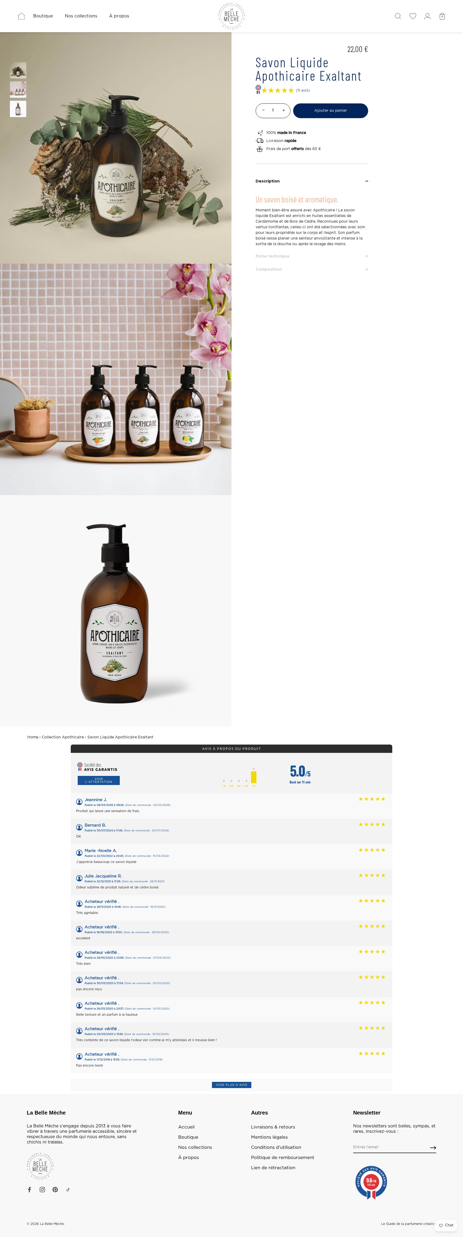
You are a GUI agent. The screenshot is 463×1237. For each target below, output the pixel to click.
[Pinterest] (55, 1189)
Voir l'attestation (98, 780)
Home (32, 737)
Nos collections (81, 16)
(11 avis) (303, 90)
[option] (18, 71)
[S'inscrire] (433, 1148)
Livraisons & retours (273, 1127)
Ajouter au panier (330, 110)
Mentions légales (269, 1137)
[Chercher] (398, 16)
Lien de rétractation (273, 1168)
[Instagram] (42, 1189)
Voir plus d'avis (231, 1084)
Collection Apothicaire (63, 737)
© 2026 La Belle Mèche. (46, 1223)
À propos (119, 16)
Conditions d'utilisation (276, 1147)
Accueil (186, 1127)
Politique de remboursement (282, 1158)
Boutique (43, 16)
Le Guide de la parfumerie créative (408, 1223)
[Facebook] (29, 1189)
